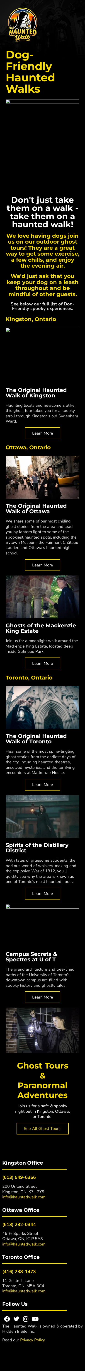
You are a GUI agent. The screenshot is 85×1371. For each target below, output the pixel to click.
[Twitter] (16, 1319)
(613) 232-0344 (19, 1224)
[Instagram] (26, 1319)
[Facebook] (7, 1319)
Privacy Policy (32, 1340)
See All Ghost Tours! (42, 1128)
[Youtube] (35, 1319)
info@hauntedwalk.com (23, 1197)
